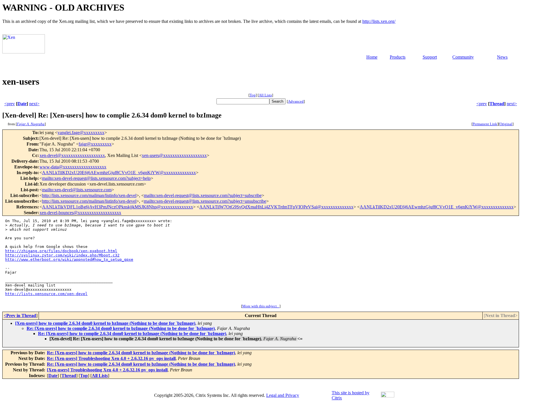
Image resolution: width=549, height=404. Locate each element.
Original (506, 124)
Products (397, 57)
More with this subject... (260, 306)
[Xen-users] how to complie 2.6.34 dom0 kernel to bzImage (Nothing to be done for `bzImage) (105, 323)
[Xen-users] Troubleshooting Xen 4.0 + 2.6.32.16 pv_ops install (107, 369)
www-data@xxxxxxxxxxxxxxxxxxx (72, 166)
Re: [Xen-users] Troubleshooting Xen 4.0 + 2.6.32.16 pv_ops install (111, 358)
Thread (497, 103)
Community (463, 57)
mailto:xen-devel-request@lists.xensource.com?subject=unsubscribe (205, 201)
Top (253, 95)
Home (371, 57)
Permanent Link (485, 124)
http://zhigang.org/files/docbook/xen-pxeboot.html (61, 251)
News (502, 57)
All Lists (265, 95)
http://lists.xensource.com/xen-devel (46, 294)
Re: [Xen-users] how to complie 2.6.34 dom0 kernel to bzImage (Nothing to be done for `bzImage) (121, 328)
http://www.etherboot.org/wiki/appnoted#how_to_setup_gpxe (69, 259)
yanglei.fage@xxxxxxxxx (80, 132)
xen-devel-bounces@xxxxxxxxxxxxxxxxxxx (80, 212)
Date (22, 103)
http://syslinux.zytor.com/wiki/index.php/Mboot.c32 (62, 255)
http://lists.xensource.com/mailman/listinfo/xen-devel (89, 195)
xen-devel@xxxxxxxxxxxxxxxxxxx (72, 155)
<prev (9, 103)
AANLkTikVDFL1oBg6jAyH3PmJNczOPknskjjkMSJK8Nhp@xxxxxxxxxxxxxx (117, 206)
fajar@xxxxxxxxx (95, 144)
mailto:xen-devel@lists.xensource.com (77, 189)
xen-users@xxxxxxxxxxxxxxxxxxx (174, 155)
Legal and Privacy (282, 395)
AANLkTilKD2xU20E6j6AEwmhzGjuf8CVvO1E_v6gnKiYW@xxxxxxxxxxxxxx (119, 172)
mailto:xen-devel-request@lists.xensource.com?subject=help (96, 178)
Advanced (296, 101)
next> (34, 103)
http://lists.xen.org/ (378, 21)
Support (430, 57)
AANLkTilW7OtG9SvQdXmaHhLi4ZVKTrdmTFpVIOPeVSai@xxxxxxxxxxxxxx (276, 206)
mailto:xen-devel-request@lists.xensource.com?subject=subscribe (203, 195)
